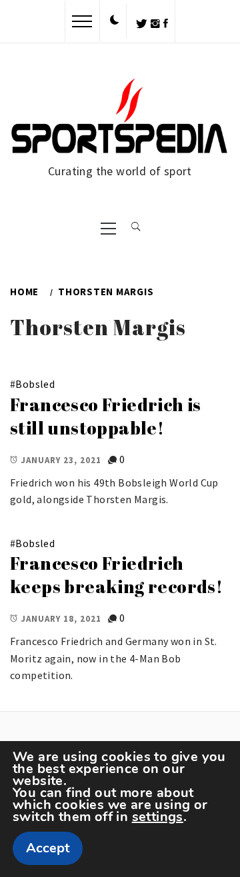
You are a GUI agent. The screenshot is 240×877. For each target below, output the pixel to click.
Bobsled (35, 384)
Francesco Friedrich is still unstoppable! (105, 416)
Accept (47, 848)
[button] (114, 20)
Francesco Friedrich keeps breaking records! (116, 574)
